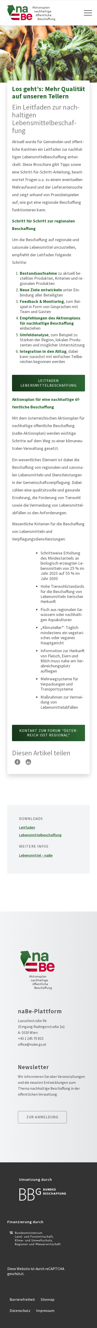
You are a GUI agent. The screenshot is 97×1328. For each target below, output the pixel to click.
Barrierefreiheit (22, 1299)
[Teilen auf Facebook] (17, 762)
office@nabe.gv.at (32, 1044)
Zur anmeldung (42, 1117)
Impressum (45, 1310)
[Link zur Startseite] (40, 12)
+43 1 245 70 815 (31, 1038)
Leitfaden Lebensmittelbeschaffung (40, 831)
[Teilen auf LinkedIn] (28, 762)
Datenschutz (20, 1310)
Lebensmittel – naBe (36, 855)
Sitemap (47, 1299)
